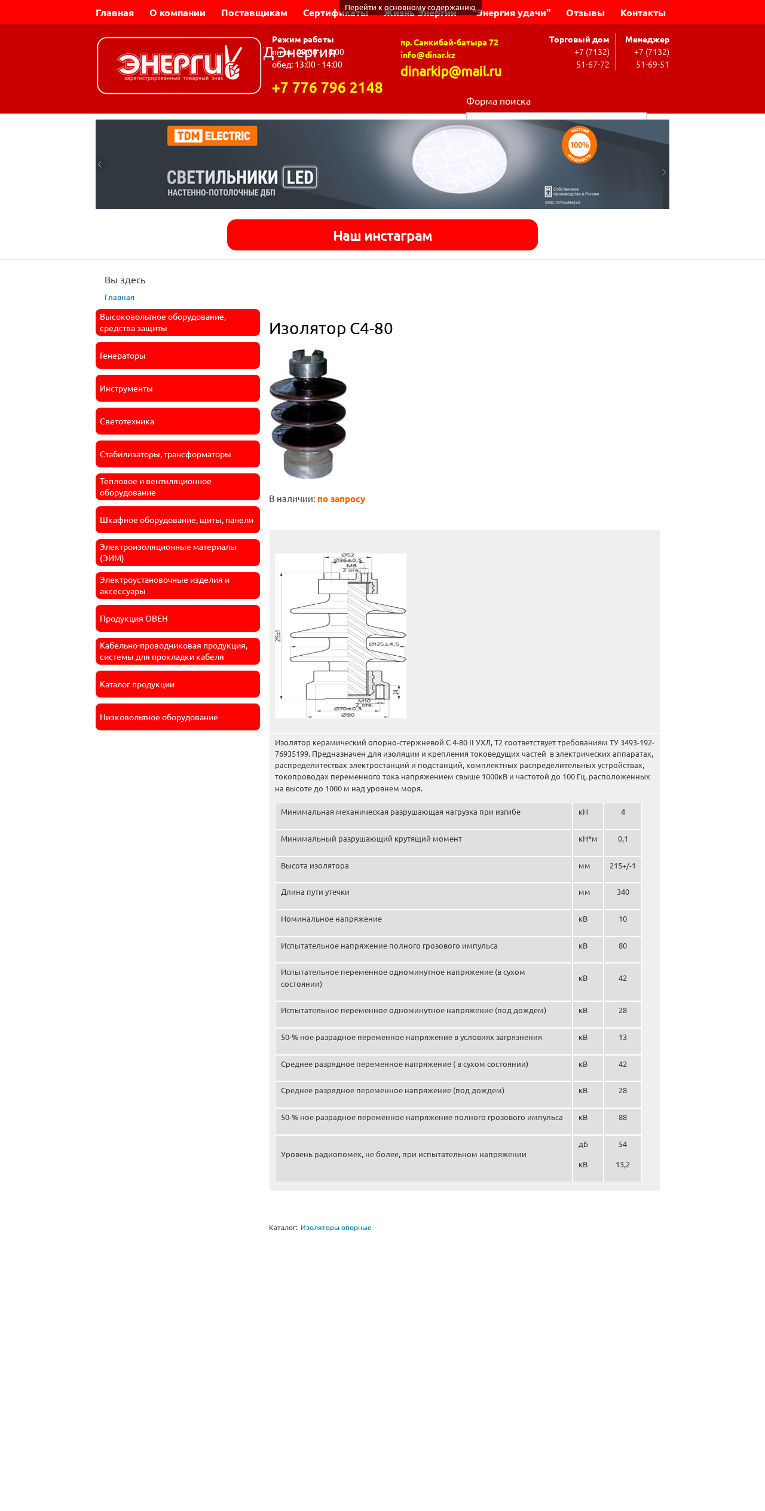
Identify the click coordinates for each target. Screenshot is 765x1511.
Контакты (643, 12)
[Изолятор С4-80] (308, 485)
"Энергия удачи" (511, 12)
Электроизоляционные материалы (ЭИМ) (168, 552)
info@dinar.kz (427, 54)
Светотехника (127, 420)
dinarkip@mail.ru (451, 70)
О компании (177, 12)
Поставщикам (254, 12)
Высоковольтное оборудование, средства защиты (163, 322)
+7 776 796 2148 (327, 87)
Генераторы (123, 355)
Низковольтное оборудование (159, 716)
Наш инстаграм (382, 234)
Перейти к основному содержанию (410, 7)
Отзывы (585, 12)
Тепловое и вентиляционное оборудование (156, 486)
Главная (115, 12)
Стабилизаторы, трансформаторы (165, 453)
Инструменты (126, 388)
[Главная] (180, 67)
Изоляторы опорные (336, 1227)
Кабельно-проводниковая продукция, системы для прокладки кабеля (173, 651)
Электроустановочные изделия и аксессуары (165, 585)
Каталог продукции (137, 683)
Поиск (658, 119)
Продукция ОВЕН (134, 618)
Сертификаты (335, 12)
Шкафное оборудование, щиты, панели (176, 519)
